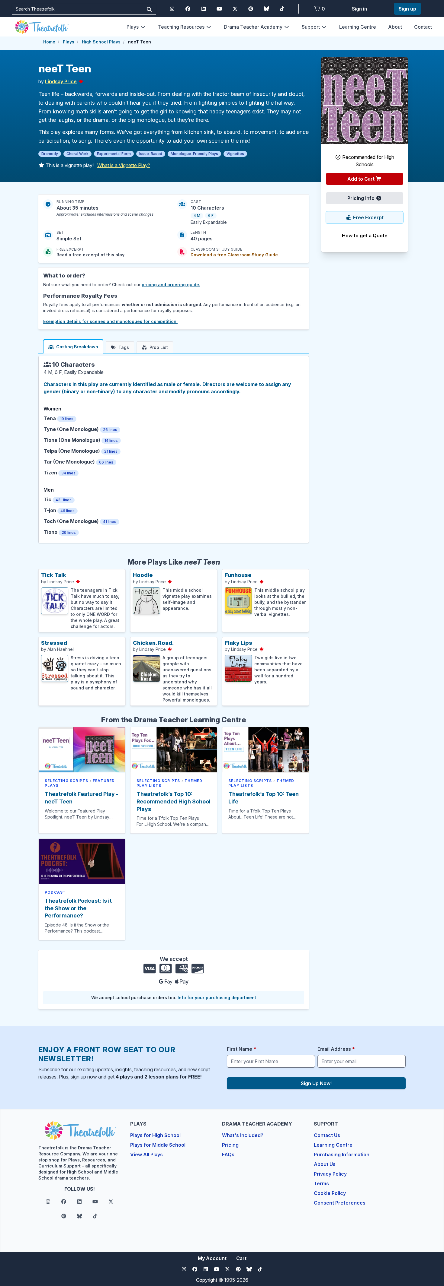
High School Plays (101, 41)
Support (311, 27)
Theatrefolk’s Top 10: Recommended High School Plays (174, 801)
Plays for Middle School (157, 1145)
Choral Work (77, 153)
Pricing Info (361, 198)
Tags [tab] (123, 347)
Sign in (359, 9)
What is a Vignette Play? (123, 165)
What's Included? (242, 1135)
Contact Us (327, 1135)
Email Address (336, 1049)
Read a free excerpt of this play (90, 254)
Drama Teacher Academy (253, 27)
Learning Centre (357, 27)
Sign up (407, 9)
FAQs (228, 1154)
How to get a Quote (365, 236)
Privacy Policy (330, 1174)
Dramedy (49, 153)
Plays (133, 27)
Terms (321, 1183)
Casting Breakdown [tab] (77, 346)
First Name (241, 1049)
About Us (325, 1164)
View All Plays (146, 1154)
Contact (423, 27)
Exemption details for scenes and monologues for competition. (110, 321)
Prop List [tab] (159, 347)
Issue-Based (150, 153)
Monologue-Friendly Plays (194, 153)
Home (49, 41)
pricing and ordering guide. (171, 284)
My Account (212, 1258)
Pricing (230, 1145)
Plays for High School (155, 1135)
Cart (241, 1258)
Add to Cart (361, 179)
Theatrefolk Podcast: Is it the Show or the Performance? (78, 908)
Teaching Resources (181, 27)
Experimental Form (114, 153)
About (395, 27)
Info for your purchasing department (217, 997)
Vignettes (235, 153)
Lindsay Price (61, 81)
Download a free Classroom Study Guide (234, 254)
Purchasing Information (341, 1154)
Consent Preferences (339, 1203)
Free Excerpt (368, 217)
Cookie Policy (330, 1193)
